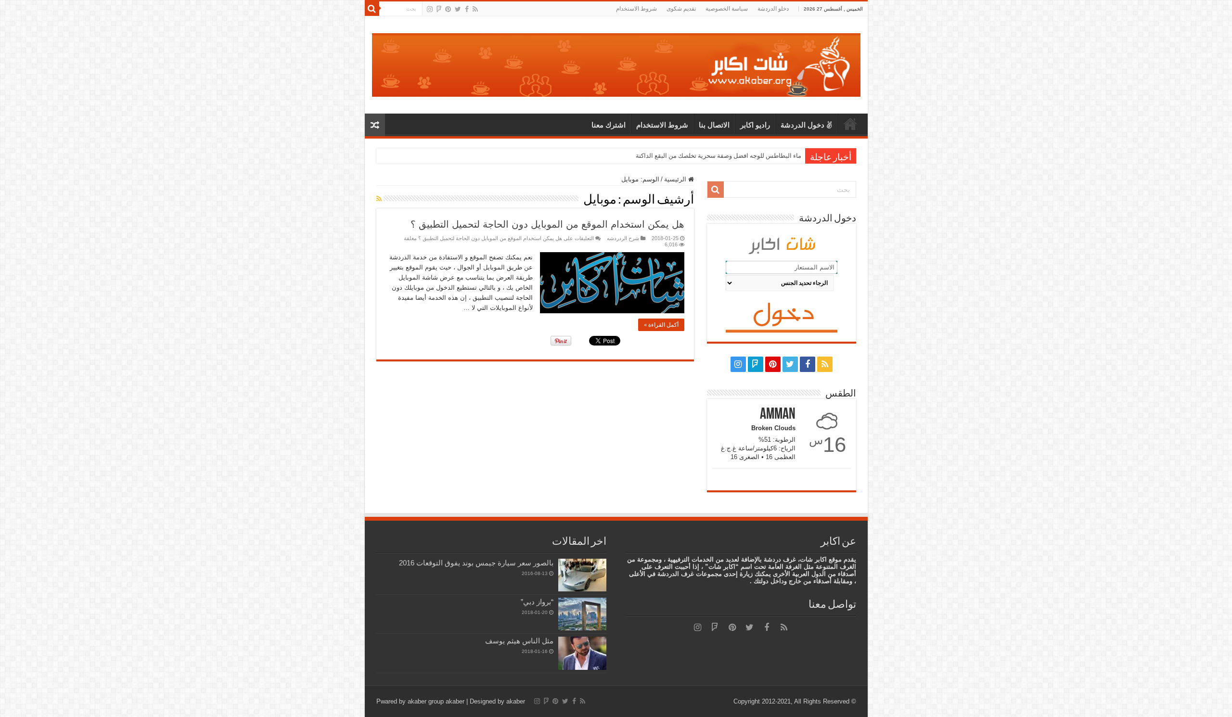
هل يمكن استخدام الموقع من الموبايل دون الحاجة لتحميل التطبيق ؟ (547, 224)
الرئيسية (850, 124)
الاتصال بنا (714, 125)
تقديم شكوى (681, 8)
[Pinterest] (448, 9)
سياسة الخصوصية (727, 8)
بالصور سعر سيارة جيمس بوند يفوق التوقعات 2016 (476, 563)
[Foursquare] (439, 9)
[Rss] (475, 9)
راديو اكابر (755, 125)
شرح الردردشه (623, 238)
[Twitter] (458, 9)
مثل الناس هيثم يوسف (519, 641)
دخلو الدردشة (773, 8)
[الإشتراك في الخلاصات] (379, 199)
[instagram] (430, 9)
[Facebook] (467, 9)
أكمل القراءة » (661, 324)
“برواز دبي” (537, 602)
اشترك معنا (608, 125)
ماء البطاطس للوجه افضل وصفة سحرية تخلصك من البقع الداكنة (718, 155)
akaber (455, 701)
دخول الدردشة (802, 125)
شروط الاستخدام (636, 8)
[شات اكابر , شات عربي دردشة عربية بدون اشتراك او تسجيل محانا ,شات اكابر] (616, 63)
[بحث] (372, 8)
